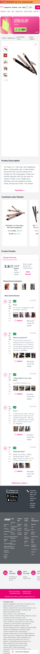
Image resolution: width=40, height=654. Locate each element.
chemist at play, (20, 616)
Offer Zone (25, 525)
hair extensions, (17, 618)
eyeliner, (25, 610)
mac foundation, (15, 625)
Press (5, 534)
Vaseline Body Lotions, (16, 645)
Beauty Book (20, 525)
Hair (32, 529)
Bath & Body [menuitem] (28, 11)
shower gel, (12, 621)
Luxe (32, 554)
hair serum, (20, 604)
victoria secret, (27, 608)
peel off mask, (24, 633)
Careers (6, 529)
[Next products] (36, 225)
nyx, (16, 631)
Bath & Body (33, 533)
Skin (32, 527)
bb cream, (18, 608)
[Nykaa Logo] (1, 6)
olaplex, (22, 627)
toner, (15, 614)
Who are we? (6, 525)
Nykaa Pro (26, 542)
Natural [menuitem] (35, 11)
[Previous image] (4, 80)
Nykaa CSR (5, 540)
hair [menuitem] (13, 11)
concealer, (27, 604)
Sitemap (26, 545)
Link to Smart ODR (6, 556)
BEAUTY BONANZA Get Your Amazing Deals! (16, 2)
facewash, (11, 631)
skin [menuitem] (8, 11)
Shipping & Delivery (13, 542)
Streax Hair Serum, (13, 643)
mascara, (29, 616)
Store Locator (13, 533)
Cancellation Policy (14, 593)
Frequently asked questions (14, 528)
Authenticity (7, 531)
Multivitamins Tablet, (14, 637)
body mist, (29, 627)
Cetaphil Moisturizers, (16, 641)
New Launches (27, 529)
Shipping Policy (26, 591)
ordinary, (10, 614)
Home (4, 38)
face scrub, (11, 635)
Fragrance (34, 549)
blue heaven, (14, 633)
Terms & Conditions (14, 591)
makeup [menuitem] (3, 11)
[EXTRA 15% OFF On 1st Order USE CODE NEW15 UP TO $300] (20, 25)
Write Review (28, 273)
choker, (23, 625)
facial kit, (12, 608)
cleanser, (12, 616)
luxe (19, 7)
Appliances (11, 38)
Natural (33, 552)
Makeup (33, 524)
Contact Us (13, 523)
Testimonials (7, 536)
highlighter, (12, 604)
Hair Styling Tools (20, 38)
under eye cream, (23, 619)
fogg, (10, 619)
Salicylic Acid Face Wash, (19, 649)
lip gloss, (16, 606)
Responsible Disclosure (7, 547)
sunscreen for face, (22, 621)
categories (7, 7)
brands (14, 7)
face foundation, (16, 623)
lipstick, (6, 604)
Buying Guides (20, 533)
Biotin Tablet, (13, 647)
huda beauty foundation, (18, 629)
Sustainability (7, 543)
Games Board (20, 529)
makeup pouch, (15, 627)
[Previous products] (3, 225)
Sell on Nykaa (13, 547)
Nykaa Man (26, 533)
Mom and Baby (32, 540)
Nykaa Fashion (26, 537)
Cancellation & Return (14, 537)
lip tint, (14, 619)
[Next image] (7, 80)
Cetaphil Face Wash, (21, 635)
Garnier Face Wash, (13, 639)
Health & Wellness (33, 545)
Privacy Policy (27, 593)
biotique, (10, 606)
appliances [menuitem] (19, 11)
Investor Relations (6, 551)
